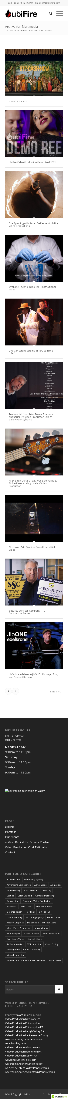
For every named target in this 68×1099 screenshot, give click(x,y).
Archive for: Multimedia (21, 26)
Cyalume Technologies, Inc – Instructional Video (32, 288)
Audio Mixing (13, 890)
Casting (10, 895)
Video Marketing (31, 949)
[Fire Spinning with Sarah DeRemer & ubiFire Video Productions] (34, 194)
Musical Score (49, 922)
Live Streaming (14, 917)
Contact (10, 852)
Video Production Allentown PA (22, 1047)
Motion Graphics (15, 922)
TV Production (34, 944)
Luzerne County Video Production (24, 1039)
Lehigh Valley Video (16, 1043)
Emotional (12, 906)
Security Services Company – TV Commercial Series (27, 612)
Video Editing (51, 944)
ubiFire (9, 827)
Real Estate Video (15, 938)
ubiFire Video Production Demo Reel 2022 (32, 162)
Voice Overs (55, 960)
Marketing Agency (35, 917)
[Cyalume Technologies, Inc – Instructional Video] (34, 258)
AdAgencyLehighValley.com (20, 1059)
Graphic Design (14, 911)
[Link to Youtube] (49, 1094)
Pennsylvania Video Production (23, 1015)
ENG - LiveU (26, 906)
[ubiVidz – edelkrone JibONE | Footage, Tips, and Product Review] (34, 645)
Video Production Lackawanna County (27, 1035)
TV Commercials (15, 944)
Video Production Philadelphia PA (24, 1027)
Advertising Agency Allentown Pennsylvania (30, 1072)
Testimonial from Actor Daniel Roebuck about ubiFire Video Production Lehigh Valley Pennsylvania (31, 416)
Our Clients (12, 837)
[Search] (49, 13)
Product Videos (31, 933)
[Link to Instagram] (54, 1094)
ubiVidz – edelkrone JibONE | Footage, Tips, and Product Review (33, 675)
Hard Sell (30, 911)
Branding (46, 890)
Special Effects (35, 938)
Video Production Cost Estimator (26, 847)
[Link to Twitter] (60, 1094)
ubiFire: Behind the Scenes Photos (27, 842)
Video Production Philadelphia (22, 1023)
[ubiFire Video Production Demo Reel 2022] (34, 133)
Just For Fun (44, 911)
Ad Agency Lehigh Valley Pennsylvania (27, 1068)
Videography (13, 949)
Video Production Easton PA (21, 1055)
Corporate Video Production (36, 901)
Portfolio (10, 832)
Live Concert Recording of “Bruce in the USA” (31, 352)
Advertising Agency (33, 879)
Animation (55, 884)
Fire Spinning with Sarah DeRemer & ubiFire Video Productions (33, 225)
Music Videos (41, 928)
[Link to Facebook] (43, 1094)
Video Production (16, 955)
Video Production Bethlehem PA (23, 1051)
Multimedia (33, 922)
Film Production (44, 906)
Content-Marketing (44, 895)
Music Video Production (19, 928)
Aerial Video (40, 884)
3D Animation (13, 879)
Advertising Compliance (19, 884)
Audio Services (30, 890)
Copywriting (13, 901)
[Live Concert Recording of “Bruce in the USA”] (34, 322)
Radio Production (51, 933)
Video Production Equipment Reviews (26, 960)
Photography (13, 933)
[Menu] (58, 13)
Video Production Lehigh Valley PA (24, 1031)
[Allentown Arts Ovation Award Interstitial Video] (34, 518)
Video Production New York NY (22, 1019)
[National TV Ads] (34, 72)
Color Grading (25, 895)
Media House (53, 917)
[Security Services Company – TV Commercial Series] (34, 582)
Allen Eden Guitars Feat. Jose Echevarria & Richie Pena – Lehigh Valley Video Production (33, 483)
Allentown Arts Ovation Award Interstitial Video (32, 548)
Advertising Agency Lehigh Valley (23, 1063)
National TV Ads (18, 101)
